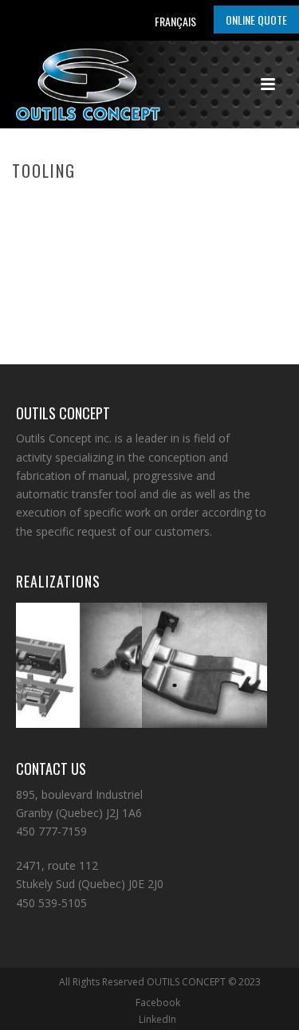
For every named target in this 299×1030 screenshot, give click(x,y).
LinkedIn (157, 1019)
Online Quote (256, 19)
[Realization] (98, 655)
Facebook (158, 1003)
